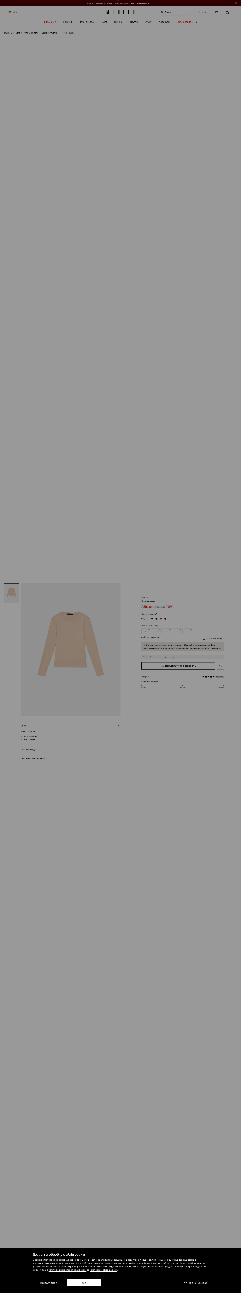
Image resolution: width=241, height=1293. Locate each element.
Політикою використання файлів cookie (67, 1270)
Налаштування (48, 1282)
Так (84, 1282)
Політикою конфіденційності (103, 1270)
